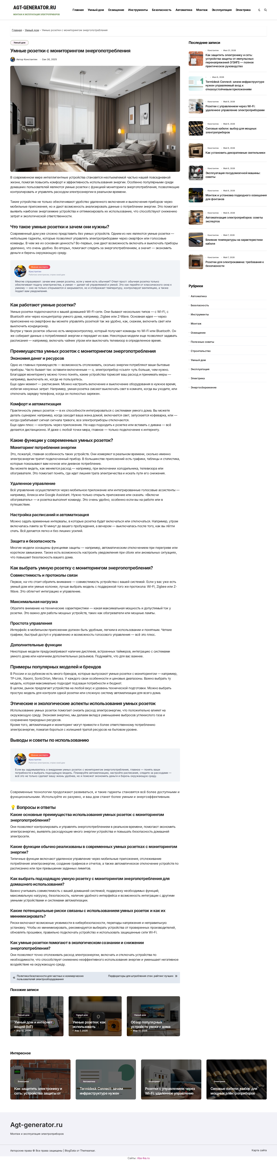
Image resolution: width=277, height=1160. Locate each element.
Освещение (116, 10)
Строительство (201, 351)
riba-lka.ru (143, 1158)
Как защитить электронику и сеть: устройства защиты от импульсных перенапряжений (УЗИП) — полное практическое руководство (230, 60)
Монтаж (202, 10)
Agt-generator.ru (36, 1125)
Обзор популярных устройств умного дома (150, 1024)
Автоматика (184, 10)
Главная (78, 10)
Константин (213, 50)
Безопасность (162, 10)
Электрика (243, 10)
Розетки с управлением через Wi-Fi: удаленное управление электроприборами (170, 1093)
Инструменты (138, 10)
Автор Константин (26, 59)
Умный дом (96, 10)
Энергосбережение (203, 387)
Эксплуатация (222, 10)
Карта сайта (259, 1150)
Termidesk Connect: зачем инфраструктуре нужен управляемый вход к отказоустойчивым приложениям (235, 85)
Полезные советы (202, 341)
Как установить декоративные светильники (235, 152)
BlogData (70, 1150)
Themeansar (87, 1150)
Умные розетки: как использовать (89, 1024)
